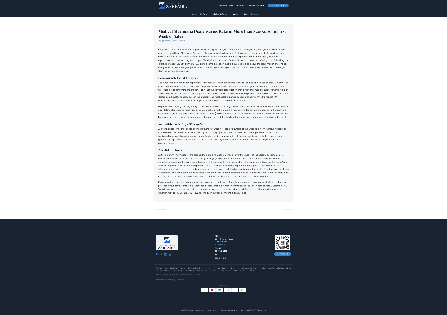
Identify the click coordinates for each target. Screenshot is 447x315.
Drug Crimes (164, 41)
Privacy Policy (170, 280)
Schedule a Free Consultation (232, 5)
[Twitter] (161, 254)
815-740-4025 (258, 5)
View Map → (220, 244)
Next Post (288, 209)
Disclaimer (180, 280)
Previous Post (160, 209)
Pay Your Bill (283, 254)
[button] (278, 5)
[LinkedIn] (165, 254)
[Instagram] (170, 254)
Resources (160, 280)
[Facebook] (157, 254)
